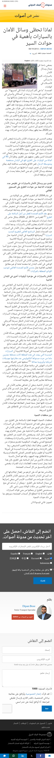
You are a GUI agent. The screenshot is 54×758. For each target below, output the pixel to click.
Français (26, 554)
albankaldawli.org (10, 1)
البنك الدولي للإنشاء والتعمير (40, 739)
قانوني (49, 723)
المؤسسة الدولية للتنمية (19, 739)
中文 (24, 559)
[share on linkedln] (22, 756)
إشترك (42, 581)
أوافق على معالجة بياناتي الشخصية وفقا (30, 571)
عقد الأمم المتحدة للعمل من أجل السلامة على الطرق (30, 215)
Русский (35, 559)
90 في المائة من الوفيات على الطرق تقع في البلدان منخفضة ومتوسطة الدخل (27, 160)
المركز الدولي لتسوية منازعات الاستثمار (36, 747)
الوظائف (23, 723)
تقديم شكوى (45, 727)
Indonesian (45, 563)
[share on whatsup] (13, 756)
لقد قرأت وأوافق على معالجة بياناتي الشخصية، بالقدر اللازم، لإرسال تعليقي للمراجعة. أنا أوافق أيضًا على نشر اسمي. (28, 698)
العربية (34, 53)
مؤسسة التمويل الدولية (42, 743)
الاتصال (15, 723)
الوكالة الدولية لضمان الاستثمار (18, 743)
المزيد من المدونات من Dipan (23, 617)
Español (14, 554)
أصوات (20, 16)
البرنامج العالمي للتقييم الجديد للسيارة (30, 233)
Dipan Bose (46, 49)
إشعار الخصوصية (33, 694)
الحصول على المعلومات (37, 723)
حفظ (46, 708)
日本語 (13, 559)
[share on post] (31, 756)
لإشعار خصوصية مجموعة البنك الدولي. (30, 571)
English (27, 60)
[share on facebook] (40, 756)
